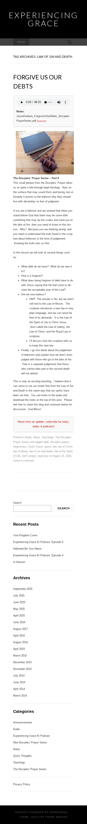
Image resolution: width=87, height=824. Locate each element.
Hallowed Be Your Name (27, 548)
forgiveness (20, 446)
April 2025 (19, 615)
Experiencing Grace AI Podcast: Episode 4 (38, 555)
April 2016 (19, 635)
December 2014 (22, 662)
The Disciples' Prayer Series (29, 769)
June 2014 (19, 682)
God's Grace (35, 446)
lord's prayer (29, 455)
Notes (36, 437)
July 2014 (18, 675)
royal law (43, 455)
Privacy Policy (21, 784)
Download (41, 121)
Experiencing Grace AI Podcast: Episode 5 (38, 541)
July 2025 (18, 595)
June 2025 (19, 602)
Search (17, 502)
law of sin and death (41, 451)
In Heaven (19, 561)
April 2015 (19, 648)
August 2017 (20, 628)
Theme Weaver (56, 817)
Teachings (48, 437)
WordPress (59, 812)
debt (46, 441)
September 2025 (22, 588)
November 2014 (22, 668)
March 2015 (20, 655)
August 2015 (20, 642)
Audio (28, 437)
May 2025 (19, 608)
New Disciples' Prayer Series (30, 742)
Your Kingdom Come (25, 535)
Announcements (22, 722)
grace (48, 446)
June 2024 (19, 622)
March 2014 (20, 695)
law (54, 446)
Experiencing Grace (43, 19)
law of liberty (20, 451)
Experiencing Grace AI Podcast (31, 735)
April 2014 (19, 688)
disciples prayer (59, 441)
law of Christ (65, 446)
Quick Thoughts (22, 755)
